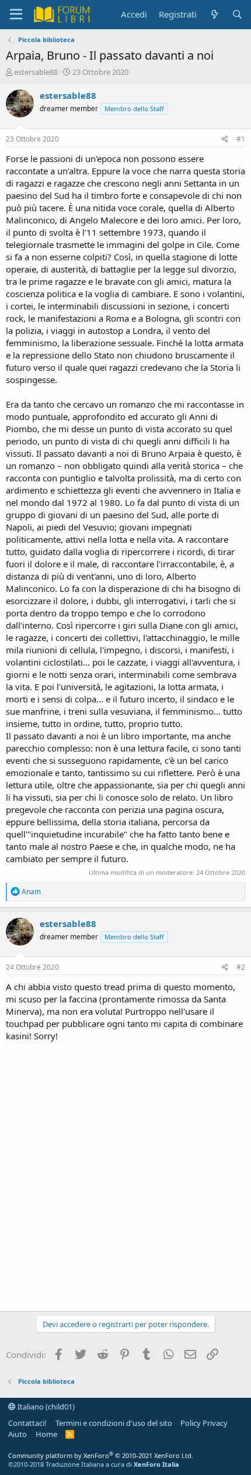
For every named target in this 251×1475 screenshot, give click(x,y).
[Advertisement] (125, 1174)
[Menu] (16, 14)
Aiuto (17, 1434)
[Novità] (214, 14)
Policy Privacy (204, 1423)
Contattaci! (27, 1423)
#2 (240, 967)
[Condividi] (225, 139)
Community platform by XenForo (100, 1455)
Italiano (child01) (45, 1406)
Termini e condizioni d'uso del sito (113, 1423)
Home (46, 1434)
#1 (240, 139)
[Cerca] (237, 14)
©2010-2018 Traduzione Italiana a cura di (93, 1464)
